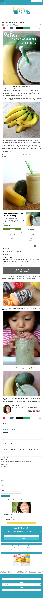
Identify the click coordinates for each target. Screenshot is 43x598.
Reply (4, 436)
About (6, 1)
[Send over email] (26, 28)
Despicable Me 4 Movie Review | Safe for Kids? (21, 549)
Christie (8, 24)
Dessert (8, 25)
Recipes (12, 25)
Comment (3, 469)
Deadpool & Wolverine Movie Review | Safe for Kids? (21, 547)
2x (37, 246)
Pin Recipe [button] (32, 229)
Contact (11, 1)
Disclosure (17, 1)
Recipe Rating (4, 464)
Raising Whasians (21, 10)
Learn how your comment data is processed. (28, 499)
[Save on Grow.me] (32, 28)
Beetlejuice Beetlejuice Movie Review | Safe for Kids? (21, 545)
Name (2, 480)
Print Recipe (12, 229)
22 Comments (13, 24)
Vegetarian (17, 25)
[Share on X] (19, 28)
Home (2, 1)
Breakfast (4, 25)
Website (2, 490)
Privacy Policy (4, 3)
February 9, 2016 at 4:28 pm (9, 429)
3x (39, 246)
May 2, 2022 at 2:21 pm (8, 445)
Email (2, 485)
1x (34, 246)
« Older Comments (5, 457)
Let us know (21, 271)
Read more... (35, 409)
